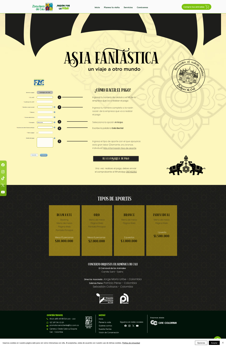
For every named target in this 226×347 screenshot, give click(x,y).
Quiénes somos (105, 326)
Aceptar (214, 343)
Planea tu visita (105, 322)
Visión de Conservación (105, 332)
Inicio (101, 319)
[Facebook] (3, 165)
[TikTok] (3, 178)
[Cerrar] (222, 343)
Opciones (201, 343)
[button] (128, 7)
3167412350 (131, 171)
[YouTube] (3, 192)
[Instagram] (3, 172)
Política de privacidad (131, 343)
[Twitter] (3, 185)
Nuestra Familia (105, 329)
